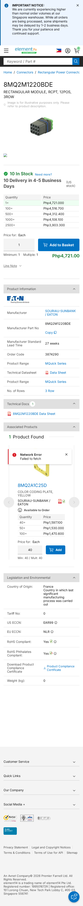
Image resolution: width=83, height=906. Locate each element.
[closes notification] (77, 5)
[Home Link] (34, 50)
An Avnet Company (17, 876)
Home (8, 72)
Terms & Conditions (17, 852)
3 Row (49, 391)
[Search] (75, 61)
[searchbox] (38, 61)
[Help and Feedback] (73, 896)
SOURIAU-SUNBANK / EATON (60, 312)
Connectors (25, 72)
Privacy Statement (16, 847)
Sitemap (72, 852)
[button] (6, 50)
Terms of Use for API (48, 852)
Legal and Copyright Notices (51, 847)
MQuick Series (55, 363)
